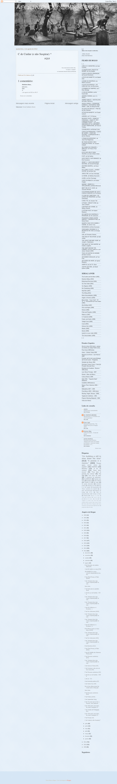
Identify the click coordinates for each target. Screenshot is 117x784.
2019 (85, 533)
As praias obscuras (87, 484)
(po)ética (89, 480)
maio (86, 728)
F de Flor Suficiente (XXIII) (92, 611)
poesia (85, 409)
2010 (85, 744)
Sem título (87, 586)
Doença (86, 495)
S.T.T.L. (91, 492)
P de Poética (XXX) (90, 697)
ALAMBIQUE (87, 479)
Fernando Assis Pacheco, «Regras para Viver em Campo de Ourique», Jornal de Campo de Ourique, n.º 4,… (91, 442)
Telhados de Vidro (92, 485)
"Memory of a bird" (94, 495)
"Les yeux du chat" (94, 475)
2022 (85, 525)
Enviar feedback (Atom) (29, 107)
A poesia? (90, 502)
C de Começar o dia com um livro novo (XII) (92, 669)
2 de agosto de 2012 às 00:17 (30, 92)
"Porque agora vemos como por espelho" (91, 465)
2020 (85, 530)
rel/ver (89, 507)
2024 (85, 520)
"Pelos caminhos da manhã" (89, 488)
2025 (85, 517)
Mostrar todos (98, 448)
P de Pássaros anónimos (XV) (93, 672)
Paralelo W (87, 482)
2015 (85, 543)
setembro (87, 560)
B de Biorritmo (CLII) (90, 646)
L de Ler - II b (88, 678)
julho (86, 723)
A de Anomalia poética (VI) (92, 681)
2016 (85, 540)
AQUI (47, 58)
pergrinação (84, 507)
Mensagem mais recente (25, 103)
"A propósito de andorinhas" (93, 477)
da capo (96, 482)
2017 (85, 538)
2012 (85, 550)
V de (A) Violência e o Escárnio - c (90, 608)
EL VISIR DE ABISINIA (90, 415)
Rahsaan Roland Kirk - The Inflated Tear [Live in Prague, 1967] (91, 425)
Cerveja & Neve (96, 493)
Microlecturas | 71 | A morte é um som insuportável (92, 417)
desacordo (97, 505)
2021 (85, 528)
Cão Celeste (97, 480)
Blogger (69, 780)
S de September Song (90, 699)
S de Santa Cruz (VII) (90, 683)
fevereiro (87, 736)
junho (86, 726)
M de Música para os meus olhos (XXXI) (92, 629)
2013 (85, 548)
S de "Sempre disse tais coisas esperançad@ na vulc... (92, 582)
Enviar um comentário (26, 96)
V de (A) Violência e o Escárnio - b (90, 625)
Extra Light (87, 422)
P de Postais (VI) (89, 717)
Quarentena (96, 487)
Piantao (85, 503)
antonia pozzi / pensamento (90, 410)
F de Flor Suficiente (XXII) (92, 638)
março (87, 733)
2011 (85, 742)
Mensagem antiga (71, 103)
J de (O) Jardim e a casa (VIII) (93, 569)
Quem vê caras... (89, 498)
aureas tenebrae (88, 438)
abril (86, 731)
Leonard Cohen (97, 502)
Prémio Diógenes (92, 503)
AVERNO (94, 467)
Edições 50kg (87, 431)
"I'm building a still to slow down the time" (91, 457)
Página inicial (49, 103)
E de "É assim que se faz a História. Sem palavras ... (92, 702)
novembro (88, 555)
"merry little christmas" (86, 497)
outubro (87, 558)
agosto (87, 563)
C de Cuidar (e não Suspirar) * (93, 720)
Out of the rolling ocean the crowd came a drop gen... (92, 687)
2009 (85, 747)
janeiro (87, 738)
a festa (95, 498)
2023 (85, 522)
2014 (85, 545)
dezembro (88, 553)
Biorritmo (84, 468)
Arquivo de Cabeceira (57, 7)
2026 (85, 515)
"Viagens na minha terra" (88, 500)
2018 (85, 535)
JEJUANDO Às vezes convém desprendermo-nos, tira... (93, 573)
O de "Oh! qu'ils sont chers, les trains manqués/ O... (92, 706)
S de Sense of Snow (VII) (91, 665)
